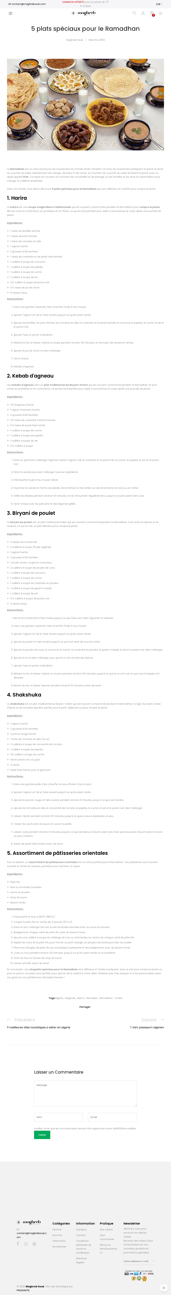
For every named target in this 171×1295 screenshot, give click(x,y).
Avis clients (106, 1229)
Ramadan (92, 998)
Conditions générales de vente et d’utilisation (83, 1246)
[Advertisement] (85, 1195)
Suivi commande (107, 1237)
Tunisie (118, 998)
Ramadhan (106, 998)
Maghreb (70, 998)
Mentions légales (81, 1260)
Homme (57, 1235)
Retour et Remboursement (108, 1249)
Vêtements (59, 1241)
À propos (81, 1229)
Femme (57, 1229)
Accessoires (59, 1246)
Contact (81, 1235)
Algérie (59, 998)
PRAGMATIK (23, 1290)
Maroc (80, 998)
